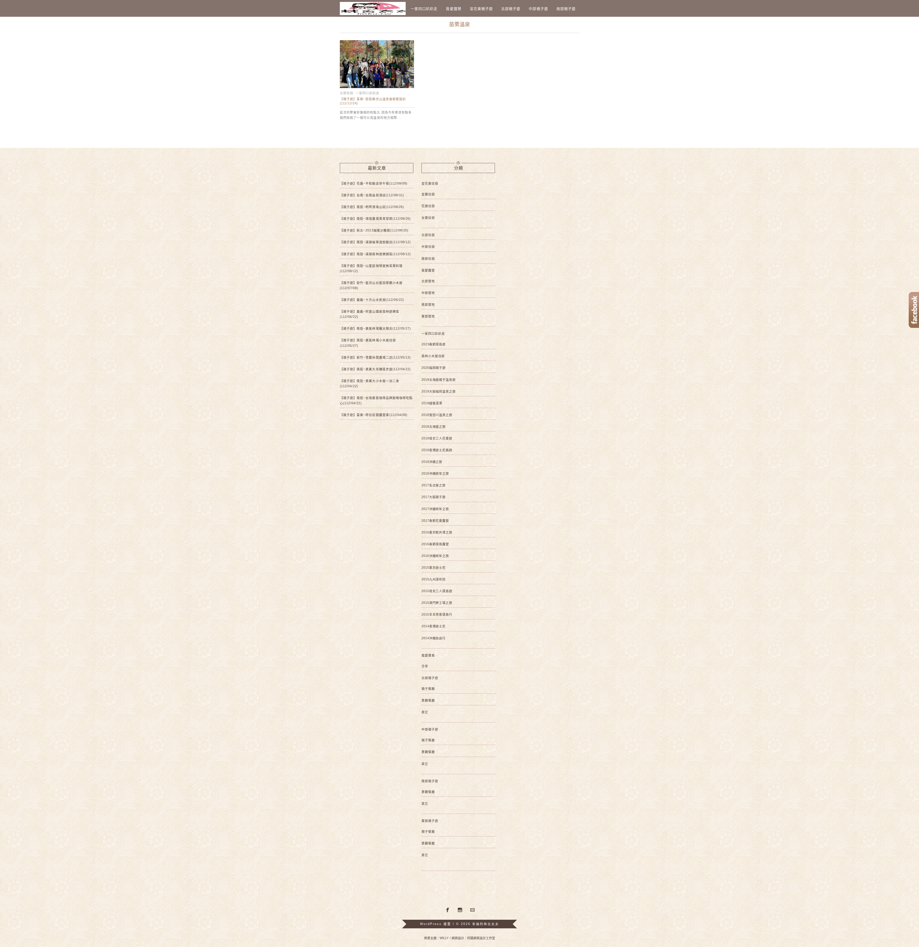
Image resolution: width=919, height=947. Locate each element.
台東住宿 (428, 217)
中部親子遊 (538, 9)
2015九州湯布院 (433, 579)
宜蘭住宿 (428, 194)
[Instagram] (460, 910)
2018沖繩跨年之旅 (435, 473)
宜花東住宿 (429, 183)
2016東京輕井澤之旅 (436, 532)
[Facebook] (447, 910)
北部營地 (428, 281)
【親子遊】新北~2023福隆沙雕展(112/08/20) (374, 230)
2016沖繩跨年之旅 (435, 556)
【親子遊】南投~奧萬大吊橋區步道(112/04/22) (375, 369)
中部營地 (428, 293)
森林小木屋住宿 (433, 356)
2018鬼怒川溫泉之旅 (436, 415)
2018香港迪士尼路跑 (436, 450)
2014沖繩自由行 (433, 638)
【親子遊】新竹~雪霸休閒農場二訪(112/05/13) (375, 357)
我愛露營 (453, 9)
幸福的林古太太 (485, 924)
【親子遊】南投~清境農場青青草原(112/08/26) (375, 218)
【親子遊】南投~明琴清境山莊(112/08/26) (372, 207)
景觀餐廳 (428, 700)
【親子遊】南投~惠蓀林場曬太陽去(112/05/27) (375, 328)
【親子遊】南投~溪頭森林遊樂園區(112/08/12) (375, 254)
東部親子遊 (429, 821)
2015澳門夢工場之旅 (436, 603)
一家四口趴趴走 (424, 9)
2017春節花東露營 (435, 520)
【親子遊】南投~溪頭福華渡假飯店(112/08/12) (375, 242)
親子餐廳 (428, 688)
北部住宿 (346, 93)
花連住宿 (428, 206)
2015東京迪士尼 (433, 567)
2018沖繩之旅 (431, 462)
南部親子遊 (566, 9)
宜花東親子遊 (481, 9)
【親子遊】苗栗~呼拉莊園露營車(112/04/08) (373, 415)
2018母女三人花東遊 (436, 438)
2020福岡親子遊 (433, 368)
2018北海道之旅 (433, 426)
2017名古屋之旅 (433, 485)
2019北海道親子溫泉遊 (438, 379)
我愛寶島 (428, 655)
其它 (424, 712)
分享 (424, 666)
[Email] (472, 910)
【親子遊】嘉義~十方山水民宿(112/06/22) (372, 300)
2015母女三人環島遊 (436, 591)
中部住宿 (428, 246)
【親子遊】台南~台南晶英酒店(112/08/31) (372, 195)
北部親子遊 (510, 9)
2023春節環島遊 (433, 344)
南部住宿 (428, 258)
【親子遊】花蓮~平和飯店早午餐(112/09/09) (373, 183)
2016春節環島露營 (435, 544)
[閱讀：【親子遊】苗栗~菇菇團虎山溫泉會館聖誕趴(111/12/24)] (377, 88)
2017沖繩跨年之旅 (435, 509)
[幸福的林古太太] (373, 8)
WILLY (444, 938)
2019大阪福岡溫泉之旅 (438, 391)
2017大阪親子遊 (433, 497)
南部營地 (428, 304)
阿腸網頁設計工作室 (481, 938)
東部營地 (428, 316)
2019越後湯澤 (431, 403)
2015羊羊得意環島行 (436, 614)
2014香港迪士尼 (433, 626)
